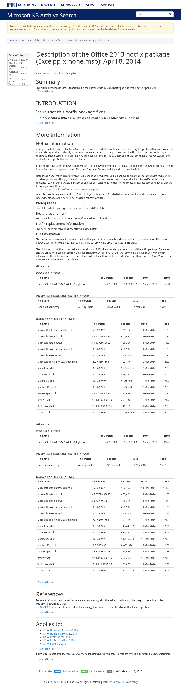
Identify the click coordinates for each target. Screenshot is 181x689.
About (91, 5)
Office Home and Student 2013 (60, 633)
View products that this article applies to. (58, 73)
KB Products (71, 5)
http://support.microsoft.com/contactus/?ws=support (69, 189)
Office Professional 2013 (56, 637)
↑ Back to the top (45, 91)
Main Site (48, 5)
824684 (44, 607)
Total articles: (46, 671)
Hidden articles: (71, 671)
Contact (107, 5)
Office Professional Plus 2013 (59, 640)
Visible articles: (98, 671)
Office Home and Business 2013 (60, 630)
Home (13, 40)
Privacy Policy (130, 682)
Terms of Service (112, 682)
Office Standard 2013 (54, 643)
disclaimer (111, 29)
